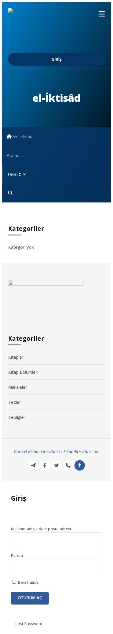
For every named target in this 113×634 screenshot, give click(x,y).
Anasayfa (28, 15)
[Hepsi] (56, 174)
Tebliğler (95, 46)
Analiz (25, 54)
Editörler (29, 30)
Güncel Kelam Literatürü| (38, 451)
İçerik (24, 38)
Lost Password (28, 623)
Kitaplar (54, 46)
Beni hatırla (28, 582)
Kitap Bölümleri (74, 46)
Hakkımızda (30, 22)
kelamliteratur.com (81, 451)
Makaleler (27, 46)
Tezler (41, 46)
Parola (17, 555)
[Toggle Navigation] (99, 14)
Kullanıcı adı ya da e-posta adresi (41, 528)
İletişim (26, 61)
